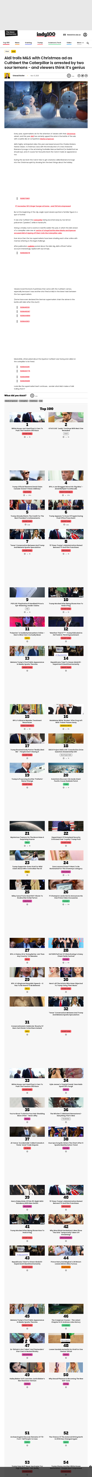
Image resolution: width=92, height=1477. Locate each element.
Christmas (71, 134)
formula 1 (66, 901)
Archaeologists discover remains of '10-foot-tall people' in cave (27, 1438)
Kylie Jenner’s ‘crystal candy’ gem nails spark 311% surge (66, 1085)
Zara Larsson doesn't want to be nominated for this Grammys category (66, 868)
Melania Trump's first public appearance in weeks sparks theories (27, 663)
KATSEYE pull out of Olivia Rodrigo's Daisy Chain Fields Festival (66, 955)
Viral (7, 51)
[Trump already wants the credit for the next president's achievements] (27, 505)
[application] (46, 104)
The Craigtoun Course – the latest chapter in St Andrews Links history (65, 1321)
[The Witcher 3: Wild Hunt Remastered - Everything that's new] (65, 1102)
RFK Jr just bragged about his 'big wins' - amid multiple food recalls (66, 488)
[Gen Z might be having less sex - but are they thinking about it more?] (65, 1367)
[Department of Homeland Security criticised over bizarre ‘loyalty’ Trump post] (65, 826)
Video (69, 43)
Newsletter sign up (74, 35)
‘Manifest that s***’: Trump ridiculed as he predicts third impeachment (66, 634)
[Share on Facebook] (79, 75)
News (17, 43)
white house (66, 550)
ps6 (27, 609)
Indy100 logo (46, 34)
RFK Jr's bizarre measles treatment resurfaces (27, 721)
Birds (27, 1031)
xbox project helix (66, 755)
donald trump (27, 521)
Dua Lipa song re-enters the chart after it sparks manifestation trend (65, 1144)
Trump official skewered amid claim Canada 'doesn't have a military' (27, 488)
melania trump (27, 667)
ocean (66, 784)
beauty (66, 1089)
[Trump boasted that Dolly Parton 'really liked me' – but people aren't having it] (27, 738)
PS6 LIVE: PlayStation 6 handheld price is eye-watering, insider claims (27, 605)
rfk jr (27, 959)
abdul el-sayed (65, 667)
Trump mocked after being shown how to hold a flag (66, 605)
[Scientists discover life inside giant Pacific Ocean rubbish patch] (65, 768)
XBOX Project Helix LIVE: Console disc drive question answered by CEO (65, 751)
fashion (66, 1354)
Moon (27, 842)
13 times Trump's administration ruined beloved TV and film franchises (66, 546)
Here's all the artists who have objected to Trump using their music (66, 984)
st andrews (66, 1325)
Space (66, 1442)
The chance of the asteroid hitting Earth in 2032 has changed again (66, 1438)
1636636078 (25, 253)
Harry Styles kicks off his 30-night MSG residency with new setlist (27, 1202)
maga (27, 872)
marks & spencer (11, 401)
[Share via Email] (86, 75)
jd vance (27, 1148)
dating (66, 1384)
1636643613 (25, 321)
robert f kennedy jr (66, 492)
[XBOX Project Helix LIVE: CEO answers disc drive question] (65, 738)
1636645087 (25, 311)
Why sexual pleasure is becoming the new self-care (66, 1380)
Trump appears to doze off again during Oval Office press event (66, 517)
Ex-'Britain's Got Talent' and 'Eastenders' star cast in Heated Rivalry (27, 1350)
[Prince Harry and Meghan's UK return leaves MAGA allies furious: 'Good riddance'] (65, 1250)
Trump (40, 43)
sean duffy (27, 492)
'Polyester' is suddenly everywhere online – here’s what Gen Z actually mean (27, 634)
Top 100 (6, 43)
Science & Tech (54, 43)
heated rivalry (27, 1354)
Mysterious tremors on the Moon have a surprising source (27, 838)
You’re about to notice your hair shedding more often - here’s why (27, 1115)
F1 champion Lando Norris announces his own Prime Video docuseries (66, 897)
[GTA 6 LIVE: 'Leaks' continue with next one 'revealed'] (65, 417)
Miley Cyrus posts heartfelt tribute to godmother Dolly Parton (27, 897)
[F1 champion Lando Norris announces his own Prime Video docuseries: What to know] (65, 884)
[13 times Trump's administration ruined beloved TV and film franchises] (65, 534)
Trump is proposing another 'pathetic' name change (27, 780)
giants (27, 1442)
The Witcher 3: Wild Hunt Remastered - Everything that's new (66, 1115)
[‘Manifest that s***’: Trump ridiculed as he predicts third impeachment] (65, 621)
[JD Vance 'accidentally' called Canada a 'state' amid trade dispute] (27, 1131)
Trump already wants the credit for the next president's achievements (27, 517)
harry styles (27, 1206)
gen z (27, 638)
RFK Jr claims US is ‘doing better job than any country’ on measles (27, 955)
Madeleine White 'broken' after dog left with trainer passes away (66, 721)
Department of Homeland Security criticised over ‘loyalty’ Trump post (66, 838)
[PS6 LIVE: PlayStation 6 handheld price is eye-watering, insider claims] (27, 592)
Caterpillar (38, 220)
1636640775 (25, 371)
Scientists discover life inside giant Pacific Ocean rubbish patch (66, 780)
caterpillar (23, 401)
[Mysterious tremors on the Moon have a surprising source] (27, 826)
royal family (66, 1267)
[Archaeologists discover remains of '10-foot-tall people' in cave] (27, 1425)
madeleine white (66, 725)
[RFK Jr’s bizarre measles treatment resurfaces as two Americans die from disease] (27, 709)
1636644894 (25, 316)
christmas (33, 401)
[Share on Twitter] (82, 75)
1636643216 (25, 367)
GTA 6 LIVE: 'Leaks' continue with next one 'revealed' (66, 429)
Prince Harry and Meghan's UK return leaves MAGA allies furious (66, 1263)
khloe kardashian (66, 1238)
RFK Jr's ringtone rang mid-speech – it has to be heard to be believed (27, 984)
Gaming (28, 43)
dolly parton (27, 901)
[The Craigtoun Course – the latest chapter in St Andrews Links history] (65, 1309)
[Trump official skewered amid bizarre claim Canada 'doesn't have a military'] (27, 475)
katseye (65, 959)
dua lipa (66, 1148)
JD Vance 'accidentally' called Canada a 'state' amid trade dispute (27, 1144)
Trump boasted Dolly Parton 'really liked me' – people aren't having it (27, 751)
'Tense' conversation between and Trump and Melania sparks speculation (27, 546)
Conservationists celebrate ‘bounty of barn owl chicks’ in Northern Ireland (27, 1027)
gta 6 (66, 434)
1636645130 (25, 307)
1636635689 (25, 381)
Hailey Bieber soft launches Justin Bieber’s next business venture (27, 1380)
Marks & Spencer (47, 139)
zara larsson (66, 872)
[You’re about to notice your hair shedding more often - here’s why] (27, 1102)
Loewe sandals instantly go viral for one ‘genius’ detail (66, 1350)
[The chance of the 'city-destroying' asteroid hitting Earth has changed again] (65, 1425)
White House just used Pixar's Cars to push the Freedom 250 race (27, 429)
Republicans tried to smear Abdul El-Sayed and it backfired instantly (66, 663)
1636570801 (25, 198)
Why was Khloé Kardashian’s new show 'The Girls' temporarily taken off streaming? (66, 1232)
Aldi (32, 136)
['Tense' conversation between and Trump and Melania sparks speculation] (27, 534)
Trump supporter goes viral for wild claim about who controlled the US (27, 868)
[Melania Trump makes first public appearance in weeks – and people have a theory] (27, 651)
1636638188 (24, 377)
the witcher (66, 1119)
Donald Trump (27, 434)
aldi (13, 51)
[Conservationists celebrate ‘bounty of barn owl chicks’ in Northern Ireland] (27, 1008)
